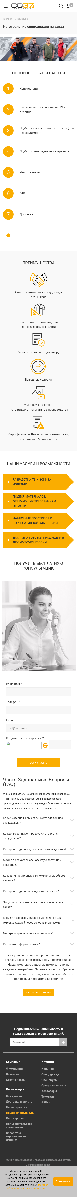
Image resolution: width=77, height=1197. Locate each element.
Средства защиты (54, 1085)
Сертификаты (15, 1080)
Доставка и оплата (19, 1101)
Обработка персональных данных (16, 1136)
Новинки (47, 1069)
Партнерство (15, 1118)
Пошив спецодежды (20, 1113)
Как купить (14, 1096)
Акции (45, 1102)
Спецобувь (49, 1080)
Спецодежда (50, 1074)
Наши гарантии (16, 1107)
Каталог (47, 1062)
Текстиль (47, 1096)
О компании (14, 1068)
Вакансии (13, 1074)
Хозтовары (49, 1091)
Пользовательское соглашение (19, 1125)
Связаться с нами (38, 992)
